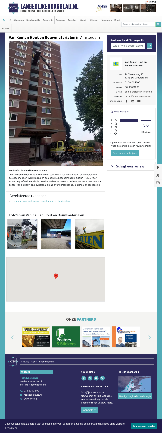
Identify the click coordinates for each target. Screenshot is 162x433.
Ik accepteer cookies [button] (144, 426)
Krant (117, 20)
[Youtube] (96, 378)
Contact (6, 28)
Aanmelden (89, 410)
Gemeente (48, 20)
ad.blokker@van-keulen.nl (138, 91)
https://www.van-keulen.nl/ (139, 96)
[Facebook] (84, 378)
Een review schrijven (124, 153)
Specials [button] (72, 20)
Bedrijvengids (33, 20)
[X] (90, 378)
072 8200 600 (31, 390)
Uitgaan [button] (93, 20)
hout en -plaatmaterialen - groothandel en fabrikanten (41, 201)
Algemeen (18, 20)
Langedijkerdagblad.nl (49, 6)
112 (9, 20)
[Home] (4, 20)
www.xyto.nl (30, 398)
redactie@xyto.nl (33, 394)
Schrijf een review (129, 166)
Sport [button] (83, 20)
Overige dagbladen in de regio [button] (135, 396)
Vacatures (107, 20)
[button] (56, 276)
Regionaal (60, 20)
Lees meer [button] (11, 428)
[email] (158, 183)
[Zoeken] (158, 24)
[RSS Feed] (103, 378)
